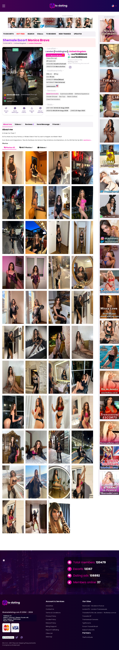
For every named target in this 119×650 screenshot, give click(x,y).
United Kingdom (20, 43)
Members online (84, 582)
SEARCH (31, 34)
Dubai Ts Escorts (88, 630)
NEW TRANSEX (65, 34)
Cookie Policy (51, 619)
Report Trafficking (52, 630)
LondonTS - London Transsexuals (94, 609)
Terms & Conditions (53, 613)
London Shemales (35, 43)
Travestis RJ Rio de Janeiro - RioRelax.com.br (99, 613)
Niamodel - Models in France (93, 606)
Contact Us (50, 609)
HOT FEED (21, 34)
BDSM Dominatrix (52, 94)
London (49, 51)
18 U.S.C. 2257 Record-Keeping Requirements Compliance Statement (19, 644)
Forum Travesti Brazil (90, 626)
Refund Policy (51, 623)
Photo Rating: (10, 49)
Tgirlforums (86, 623)
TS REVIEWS (51, 34)
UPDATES (78, 34)
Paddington (61, 51)
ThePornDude (87, 637)
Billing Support (51, 626)
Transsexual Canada (90, 619)
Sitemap (49, 637)
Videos (40, 34)
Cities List (49, 633)
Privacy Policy (9, 637)
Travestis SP (86, 616)
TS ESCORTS (8, 34)
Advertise (49, 606)
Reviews (29, 124)
